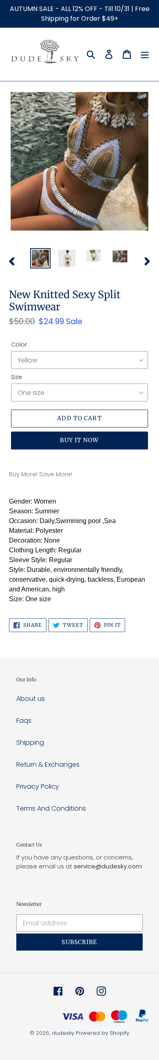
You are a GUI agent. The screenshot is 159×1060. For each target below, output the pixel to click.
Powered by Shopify (102, 1033)
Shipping (30, 742)
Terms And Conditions (51, 808)
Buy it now (79, 440)
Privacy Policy (37, 786)
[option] (40, 258)
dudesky (63, 1033)
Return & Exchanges (48, 764)
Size (16, 377)
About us (30, 698)
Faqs (23, 720)
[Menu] (145, 54)
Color (19, 344)
